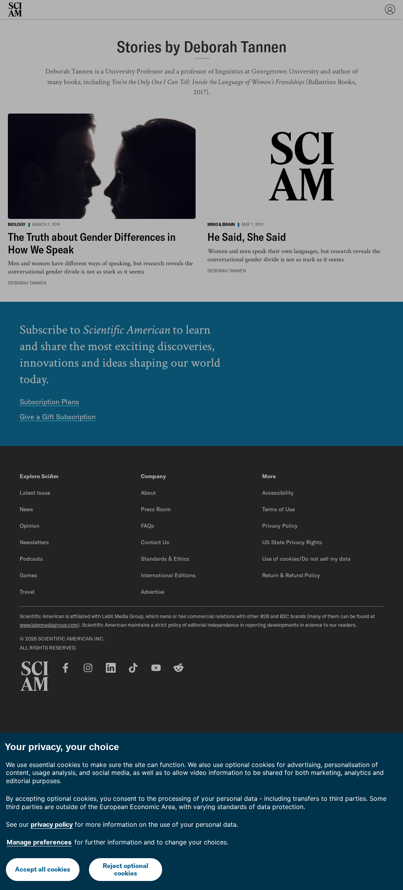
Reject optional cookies (125, 869)
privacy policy (52, 824)
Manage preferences (39, 842)
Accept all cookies (42, 869)
